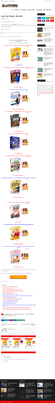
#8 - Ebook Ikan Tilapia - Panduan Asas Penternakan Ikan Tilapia (18, 202)
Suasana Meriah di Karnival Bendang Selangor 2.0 (47, 34)
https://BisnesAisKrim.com (18, 267)
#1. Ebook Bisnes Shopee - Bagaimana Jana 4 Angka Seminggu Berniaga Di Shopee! (18, 45)
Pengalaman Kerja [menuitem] (47, 9)
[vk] (43, 21)
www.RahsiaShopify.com (18, 153)
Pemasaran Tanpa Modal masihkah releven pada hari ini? (30, 396)
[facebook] (44, 1)
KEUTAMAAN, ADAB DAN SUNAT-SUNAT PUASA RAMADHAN (48, 64)
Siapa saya (6, 1)
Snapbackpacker (7, 356)
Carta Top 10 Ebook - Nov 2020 (30, 347)
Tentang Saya (46, 401)
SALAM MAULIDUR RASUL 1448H (49, 28)
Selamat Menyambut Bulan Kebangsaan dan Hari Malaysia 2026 (48, 39)
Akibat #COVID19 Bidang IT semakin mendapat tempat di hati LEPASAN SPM (17, 309)
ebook (7, 13)
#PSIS (52, 91)
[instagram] (48, 1)
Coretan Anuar (9, 401)
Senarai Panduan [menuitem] (31, 9)
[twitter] (46, 1)
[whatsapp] (48, 18)
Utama (2, 1)
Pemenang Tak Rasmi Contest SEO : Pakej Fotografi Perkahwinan (30, 391)
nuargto (3, 18)
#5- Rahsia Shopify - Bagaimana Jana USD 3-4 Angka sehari (18, 133)
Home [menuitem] (13, 9)
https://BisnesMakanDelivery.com (18, 197)
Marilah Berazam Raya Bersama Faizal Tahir (48, 75)
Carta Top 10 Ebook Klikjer (30, 314)
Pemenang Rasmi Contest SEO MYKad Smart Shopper (49, 69)
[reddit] (52, 18)
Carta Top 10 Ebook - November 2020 (18, 314)
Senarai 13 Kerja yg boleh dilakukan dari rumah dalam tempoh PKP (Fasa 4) (16, 307)
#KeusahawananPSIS (41, 93)
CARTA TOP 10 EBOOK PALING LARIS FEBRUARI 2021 (6, 347)
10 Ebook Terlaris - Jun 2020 (8, 292)
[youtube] (52, 21)
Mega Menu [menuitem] (23, 9)
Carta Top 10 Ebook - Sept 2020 (8, 288)
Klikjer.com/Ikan (18, 221)
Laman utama (3, 13)
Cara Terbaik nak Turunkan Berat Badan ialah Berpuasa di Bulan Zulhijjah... (48, 385)
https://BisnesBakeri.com (18, 131)
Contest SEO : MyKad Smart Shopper (48, 58)
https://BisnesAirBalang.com (18, 243)
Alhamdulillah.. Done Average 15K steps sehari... (48, 396)
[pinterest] (49, 1)
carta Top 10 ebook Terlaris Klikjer (7, 315)
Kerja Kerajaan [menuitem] (39, 9)
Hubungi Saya (51, 401)
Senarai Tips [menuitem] (17, 9)
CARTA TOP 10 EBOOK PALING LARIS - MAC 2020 (12, 298)
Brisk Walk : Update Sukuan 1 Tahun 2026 (48, 390)
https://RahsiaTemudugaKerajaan (18, 109)
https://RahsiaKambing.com (18, 175)
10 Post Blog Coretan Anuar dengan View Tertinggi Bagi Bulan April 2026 (31, 385)
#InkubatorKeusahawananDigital (44, 92)
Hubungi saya (11, 1)
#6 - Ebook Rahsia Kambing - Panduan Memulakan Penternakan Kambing (18, 155)
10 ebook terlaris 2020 (7, 314)
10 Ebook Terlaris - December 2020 (16, 347)
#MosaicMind (52, 92)
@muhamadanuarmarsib (42, 85)
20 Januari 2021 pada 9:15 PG (8, 357)
